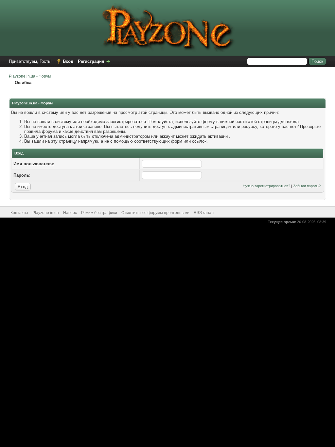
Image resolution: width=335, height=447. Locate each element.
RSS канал (204, 212)
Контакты (19, 212)
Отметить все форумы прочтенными (155, 212)
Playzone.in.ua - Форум (30, 76)
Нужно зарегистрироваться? (266, 186)
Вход (68, 61)
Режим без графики (99, 212)
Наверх (70, 212)
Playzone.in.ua (45, 212)
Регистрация (91, 61)
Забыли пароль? (307, 186)
